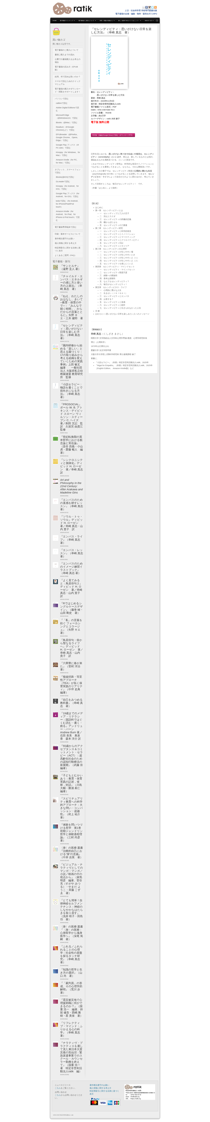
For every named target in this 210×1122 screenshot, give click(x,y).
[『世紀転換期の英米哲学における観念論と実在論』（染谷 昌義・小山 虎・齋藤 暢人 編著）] (55, 438)
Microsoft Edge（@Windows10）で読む (67, 116)
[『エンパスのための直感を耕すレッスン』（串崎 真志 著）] (55, 501)
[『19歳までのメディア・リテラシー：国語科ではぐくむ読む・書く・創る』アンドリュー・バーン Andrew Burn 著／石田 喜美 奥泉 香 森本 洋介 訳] (55, 715)
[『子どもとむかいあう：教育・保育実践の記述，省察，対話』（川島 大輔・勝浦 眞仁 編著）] (55, 777)
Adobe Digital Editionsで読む (67, 109)
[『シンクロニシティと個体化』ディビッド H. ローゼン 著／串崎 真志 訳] (55, 461)
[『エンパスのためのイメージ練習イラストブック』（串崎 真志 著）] (55, 565)
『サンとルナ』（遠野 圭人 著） (70, 267)
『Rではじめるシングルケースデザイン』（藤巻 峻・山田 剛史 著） (71, 608)
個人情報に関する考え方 (65, 243)
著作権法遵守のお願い (64, 238)
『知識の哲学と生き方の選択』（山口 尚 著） (71, 972)
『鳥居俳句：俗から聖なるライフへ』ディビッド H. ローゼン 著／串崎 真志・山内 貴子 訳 (71, 647)
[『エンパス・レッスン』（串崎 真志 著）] (55, 551)
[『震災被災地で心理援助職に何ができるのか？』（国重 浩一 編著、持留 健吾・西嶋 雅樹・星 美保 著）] (55, 1001)
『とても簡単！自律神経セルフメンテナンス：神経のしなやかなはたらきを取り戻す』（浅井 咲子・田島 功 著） (71, 910)
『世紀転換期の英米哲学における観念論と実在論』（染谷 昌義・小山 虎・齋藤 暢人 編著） (71, 444)
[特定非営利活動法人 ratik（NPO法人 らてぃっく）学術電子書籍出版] (105, 8)
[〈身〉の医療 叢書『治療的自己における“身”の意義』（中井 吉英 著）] (55, 849)
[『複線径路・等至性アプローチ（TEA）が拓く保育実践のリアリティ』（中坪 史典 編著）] (55, 678)
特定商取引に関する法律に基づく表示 (67, 249)
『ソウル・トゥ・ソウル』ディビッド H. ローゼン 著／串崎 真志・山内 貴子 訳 (71, 523)
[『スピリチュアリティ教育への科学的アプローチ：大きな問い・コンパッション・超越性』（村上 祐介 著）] (55, 800)
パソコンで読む (62, 99)
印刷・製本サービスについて (67, 234)
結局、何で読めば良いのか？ (67, 77)
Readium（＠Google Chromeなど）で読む (65, 128)
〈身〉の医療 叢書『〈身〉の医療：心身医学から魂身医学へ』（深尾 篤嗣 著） (71, 933)
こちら (58, 1088)
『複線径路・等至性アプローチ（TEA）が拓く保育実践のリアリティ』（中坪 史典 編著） (71, 684)
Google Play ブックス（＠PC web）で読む (67, 146)
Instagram (149, 7)
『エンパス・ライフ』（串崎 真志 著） (71, 539)
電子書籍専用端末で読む (65, 227)
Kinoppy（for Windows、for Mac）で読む (68, 153)
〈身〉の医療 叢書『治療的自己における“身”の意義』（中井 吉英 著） (71, 852)
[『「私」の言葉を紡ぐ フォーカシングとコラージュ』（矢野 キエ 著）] (55, 622)
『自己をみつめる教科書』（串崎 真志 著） (71, 703)
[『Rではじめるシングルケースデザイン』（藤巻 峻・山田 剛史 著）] (55, 605)
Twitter (152, 7)
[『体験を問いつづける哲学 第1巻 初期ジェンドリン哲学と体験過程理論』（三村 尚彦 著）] (55, 826)
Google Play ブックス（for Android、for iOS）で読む (67, 195)
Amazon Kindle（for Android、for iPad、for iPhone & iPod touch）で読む (68, 215)
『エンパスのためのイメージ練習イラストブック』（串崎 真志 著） (71, 568)
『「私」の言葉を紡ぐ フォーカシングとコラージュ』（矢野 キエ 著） (71, 626)
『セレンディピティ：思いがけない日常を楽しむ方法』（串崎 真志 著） (71, 332)
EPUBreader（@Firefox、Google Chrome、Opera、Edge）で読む (67, 137)
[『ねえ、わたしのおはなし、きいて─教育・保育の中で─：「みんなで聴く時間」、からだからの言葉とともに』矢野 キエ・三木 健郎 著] (55, 298)
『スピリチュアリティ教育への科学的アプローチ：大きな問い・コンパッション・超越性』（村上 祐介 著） (71, 808)
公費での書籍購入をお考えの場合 (67, 60)
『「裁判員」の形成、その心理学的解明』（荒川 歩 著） (71, 988)
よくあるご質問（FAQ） (65, 255)
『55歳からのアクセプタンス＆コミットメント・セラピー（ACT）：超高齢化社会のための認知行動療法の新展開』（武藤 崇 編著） (71, 757)
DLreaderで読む (63, 181)
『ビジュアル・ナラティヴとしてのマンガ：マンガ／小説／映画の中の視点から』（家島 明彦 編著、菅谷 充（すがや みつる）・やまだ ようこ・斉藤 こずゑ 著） (71, 879)
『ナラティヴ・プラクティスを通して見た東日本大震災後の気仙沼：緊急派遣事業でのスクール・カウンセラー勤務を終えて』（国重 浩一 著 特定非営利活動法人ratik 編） (71, 1057)
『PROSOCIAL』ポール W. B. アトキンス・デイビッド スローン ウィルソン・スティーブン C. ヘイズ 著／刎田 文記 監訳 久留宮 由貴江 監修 (71, 417)
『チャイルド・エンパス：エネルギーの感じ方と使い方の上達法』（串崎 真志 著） (71, 282)
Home (55, 20)
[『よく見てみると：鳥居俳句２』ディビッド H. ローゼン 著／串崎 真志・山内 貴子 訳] (55, 582)
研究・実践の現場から (106, 20)
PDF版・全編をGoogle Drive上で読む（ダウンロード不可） (113, 135)
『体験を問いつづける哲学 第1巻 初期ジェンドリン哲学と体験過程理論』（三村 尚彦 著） (71, 832)
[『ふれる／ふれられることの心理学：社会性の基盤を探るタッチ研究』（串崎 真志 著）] (55, 948)
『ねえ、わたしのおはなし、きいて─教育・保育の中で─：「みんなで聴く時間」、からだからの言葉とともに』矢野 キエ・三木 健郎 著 (71, 307)
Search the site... (157, 20)
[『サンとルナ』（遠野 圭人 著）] (55, 267)
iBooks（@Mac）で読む (66, 122)
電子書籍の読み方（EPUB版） (66, 68)
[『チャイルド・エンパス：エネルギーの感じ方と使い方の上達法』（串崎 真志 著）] (55, 278)
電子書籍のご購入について (86, 20)
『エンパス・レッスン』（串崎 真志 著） (71, 553)
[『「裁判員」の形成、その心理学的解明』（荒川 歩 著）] (55, 985)
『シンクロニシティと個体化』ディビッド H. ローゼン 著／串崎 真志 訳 (71, 466)
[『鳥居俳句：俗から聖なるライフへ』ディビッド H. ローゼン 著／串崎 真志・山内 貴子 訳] (55, 641)
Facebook (146, 7)
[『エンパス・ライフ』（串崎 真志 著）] (55, 538)
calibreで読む (62, 103)
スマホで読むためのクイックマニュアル (67, 82)
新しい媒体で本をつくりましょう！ (128, 20)
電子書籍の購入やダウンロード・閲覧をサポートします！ (67, 90)
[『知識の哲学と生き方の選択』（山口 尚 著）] (55, 971)
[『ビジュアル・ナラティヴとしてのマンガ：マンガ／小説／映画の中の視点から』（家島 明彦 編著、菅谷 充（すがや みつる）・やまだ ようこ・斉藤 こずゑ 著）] (55, 866)
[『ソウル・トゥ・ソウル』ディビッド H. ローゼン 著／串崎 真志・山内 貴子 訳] (55, 518)
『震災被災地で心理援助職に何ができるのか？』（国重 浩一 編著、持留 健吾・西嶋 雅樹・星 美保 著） (71, 1007)
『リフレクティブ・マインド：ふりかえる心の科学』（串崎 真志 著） (71, 1029)
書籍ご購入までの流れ (64, 55)
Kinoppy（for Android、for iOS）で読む (67, 187)
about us (148, 20)
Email (143, 7)
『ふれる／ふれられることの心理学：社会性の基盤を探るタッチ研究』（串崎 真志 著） (71, 954)
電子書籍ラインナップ (66, 20)
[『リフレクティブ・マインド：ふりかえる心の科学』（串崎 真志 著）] (55, 1024)
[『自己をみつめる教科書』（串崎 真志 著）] (55, 701)
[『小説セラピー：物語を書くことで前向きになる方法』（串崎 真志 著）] (55, 386)
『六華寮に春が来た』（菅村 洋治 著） (71, 666)
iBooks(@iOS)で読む (65, 177)
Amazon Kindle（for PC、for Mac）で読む (67, 161)
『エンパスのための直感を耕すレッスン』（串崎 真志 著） (71, 504)
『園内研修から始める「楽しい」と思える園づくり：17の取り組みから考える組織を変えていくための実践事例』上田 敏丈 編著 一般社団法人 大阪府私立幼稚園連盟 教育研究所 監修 (71, 361)
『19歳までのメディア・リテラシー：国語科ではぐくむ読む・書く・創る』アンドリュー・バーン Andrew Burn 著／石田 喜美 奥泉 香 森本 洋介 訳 (71, 726)
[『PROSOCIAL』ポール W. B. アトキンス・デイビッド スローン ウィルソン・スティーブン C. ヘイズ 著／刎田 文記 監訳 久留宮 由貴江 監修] (55, 406)
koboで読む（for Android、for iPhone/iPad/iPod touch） (68, 204)
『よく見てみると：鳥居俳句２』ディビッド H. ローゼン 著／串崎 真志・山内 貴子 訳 (71, 588)
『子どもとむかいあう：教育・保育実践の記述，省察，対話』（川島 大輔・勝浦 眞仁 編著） (71, 783)
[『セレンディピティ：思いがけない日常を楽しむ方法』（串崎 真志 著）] (55, 327)
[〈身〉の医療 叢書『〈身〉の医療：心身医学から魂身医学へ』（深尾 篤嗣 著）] (55, 928)
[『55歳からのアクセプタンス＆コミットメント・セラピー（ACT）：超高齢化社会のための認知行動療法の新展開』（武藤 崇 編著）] (55, 747)
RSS (155, 7)
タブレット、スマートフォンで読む (67, 171)
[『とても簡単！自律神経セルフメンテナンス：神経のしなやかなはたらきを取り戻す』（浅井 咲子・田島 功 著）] (55, 902)
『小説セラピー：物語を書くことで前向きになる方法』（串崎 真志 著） (71, 391)
